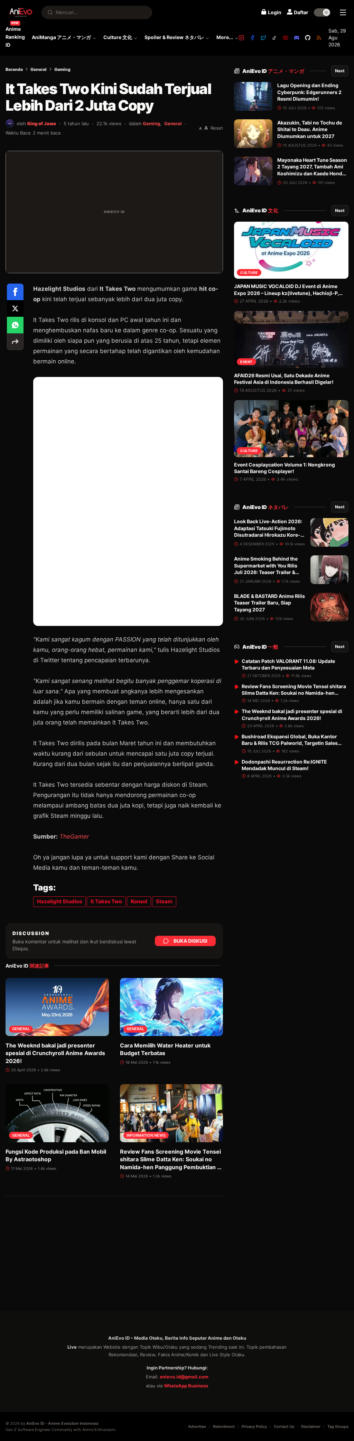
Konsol (139, 901)
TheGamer (74, 836)
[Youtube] (285, 37)
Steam (164, 901)
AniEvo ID (273, 71)
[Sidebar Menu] (343, 12)
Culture (249, 272)
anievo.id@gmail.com (184, 1376)
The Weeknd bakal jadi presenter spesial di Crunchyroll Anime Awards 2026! (55, 1053)
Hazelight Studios (59, 901)
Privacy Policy (254, 1426)
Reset (217, 128)
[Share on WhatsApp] (15, 325)
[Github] (307, 37)
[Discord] (296, 37)
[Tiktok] (274, 37)
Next (340, 70)
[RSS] (319, 37)
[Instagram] (241, 37)
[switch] (322, 12)
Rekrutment (224, 1426)
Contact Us (284, 1426)
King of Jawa (41, 123)
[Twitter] (263, 37)
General (38, 69)
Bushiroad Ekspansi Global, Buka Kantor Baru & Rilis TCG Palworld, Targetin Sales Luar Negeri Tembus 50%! (290, 743)
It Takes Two (106, 901)
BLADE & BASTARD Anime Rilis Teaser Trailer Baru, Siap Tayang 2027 (269, 602)
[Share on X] (15, 308)
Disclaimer (310, 1426)
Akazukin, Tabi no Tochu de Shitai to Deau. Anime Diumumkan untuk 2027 (309, 129)
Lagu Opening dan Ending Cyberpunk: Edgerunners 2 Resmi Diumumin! (309, 92)
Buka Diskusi (190, 941)
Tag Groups (337, 1426)
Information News (146, 1135)
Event (246, 362)
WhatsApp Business (186, 1385)
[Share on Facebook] (15, 292)
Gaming (62, 69)
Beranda (14, 69)
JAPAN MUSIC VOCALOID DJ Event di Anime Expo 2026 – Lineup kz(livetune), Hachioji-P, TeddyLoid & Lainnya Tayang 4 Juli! (286, 293)
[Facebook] (252, 37)
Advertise (197, 1426)
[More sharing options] (15, 341)
